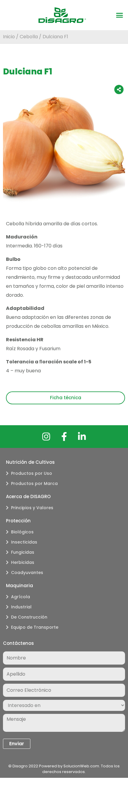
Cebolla (29, 36)
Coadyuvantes (27, 573)
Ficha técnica (65, 397)
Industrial (21, 607)
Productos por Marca (34, 483)
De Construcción (29, 617)
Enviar (16, 743)
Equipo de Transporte (34, 627)
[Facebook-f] (64, 436)
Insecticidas (24, 542)
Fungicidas (22, 552)
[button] (119, 15)
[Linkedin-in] (81, 436)
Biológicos (22, 532)
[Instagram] (46, 436)
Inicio (9, 36)
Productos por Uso (31, 473)
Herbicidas (22, 562)
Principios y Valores (32, 508)
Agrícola (20, 597)
